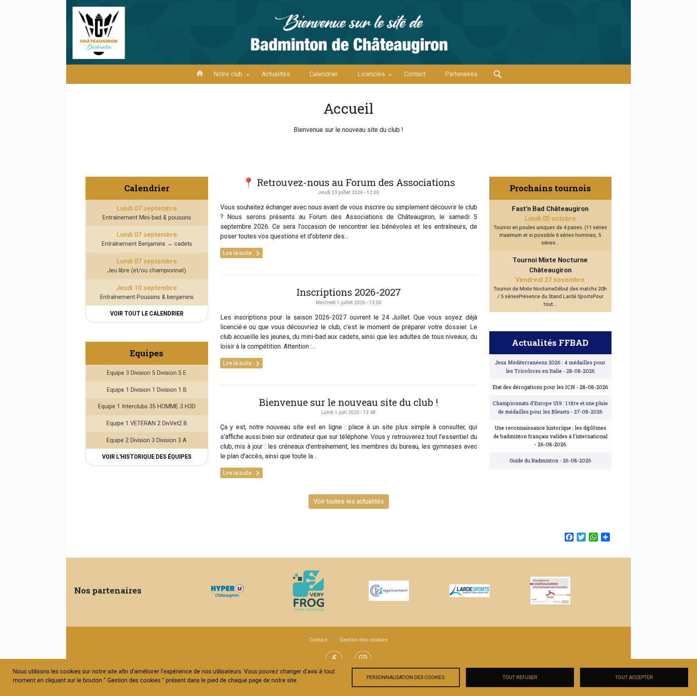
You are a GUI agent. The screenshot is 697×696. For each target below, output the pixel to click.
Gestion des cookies (364, 640)
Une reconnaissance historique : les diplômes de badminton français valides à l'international (550, 435)
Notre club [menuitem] (223, 77)
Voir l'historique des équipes (147, 457)
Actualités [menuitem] (276, 74)
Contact (318, 640)
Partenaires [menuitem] (461, 74)
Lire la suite (243, 253)
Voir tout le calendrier (147, 313)
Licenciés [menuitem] (366, 77)
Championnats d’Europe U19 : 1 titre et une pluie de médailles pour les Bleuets (550, 407)
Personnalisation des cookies (405, 677)
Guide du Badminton (550, 460)
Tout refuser (520, 677)
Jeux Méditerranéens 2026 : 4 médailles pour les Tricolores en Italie (550, 366)
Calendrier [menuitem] (323, 74)
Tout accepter (634, 677)
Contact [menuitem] (415, 74)
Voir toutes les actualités (348, 501)
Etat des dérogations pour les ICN (550, 387)
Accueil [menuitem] (200, 73)
